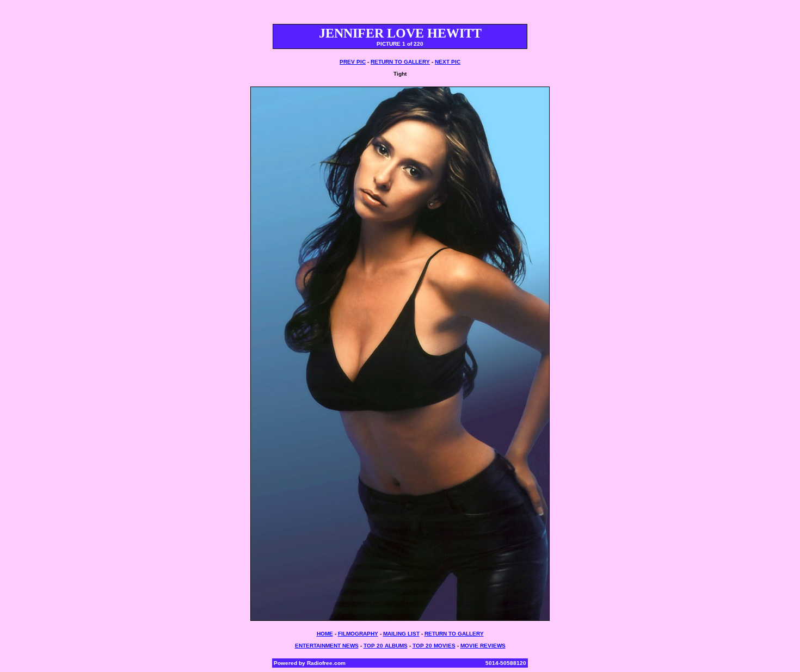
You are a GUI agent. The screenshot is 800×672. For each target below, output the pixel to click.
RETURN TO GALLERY (400, 62)
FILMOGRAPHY (358, 634)
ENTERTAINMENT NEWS (327, 646)
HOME (325, 634)
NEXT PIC (447, 62)
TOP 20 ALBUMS (386, 646)
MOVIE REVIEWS (483, 646)
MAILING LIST (401, 634)
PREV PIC (353, 62)
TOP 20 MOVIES (434, 646)
